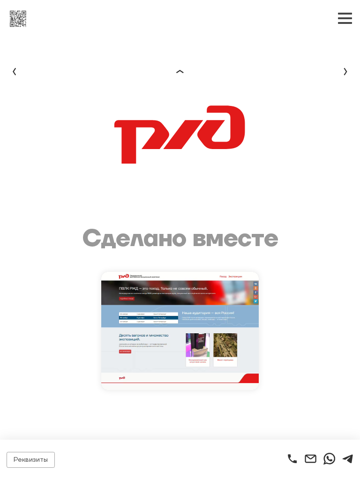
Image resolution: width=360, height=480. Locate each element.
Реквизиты (31, 460)
